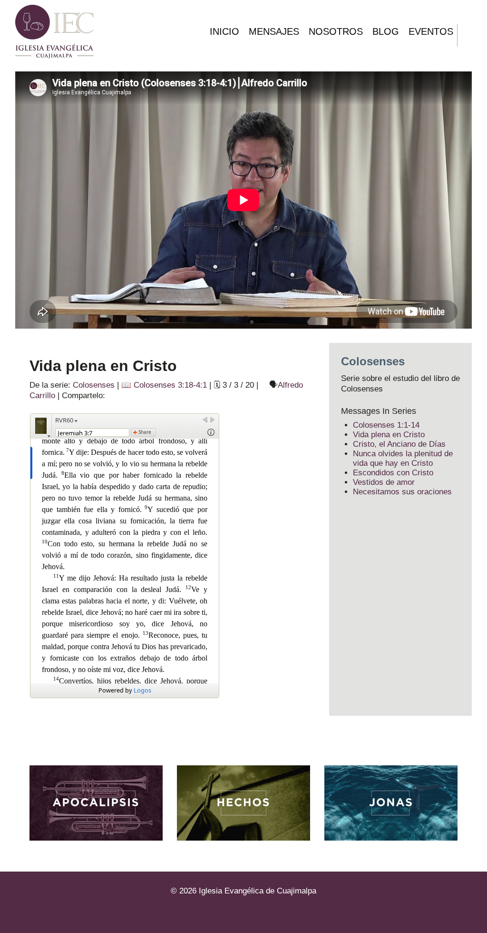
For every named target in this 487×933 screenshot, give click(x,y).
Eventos (431, 31)
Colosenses (94, 385)
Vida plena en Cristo (389, 434)
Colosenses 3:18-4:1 (170, 385)
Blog (385, 31)
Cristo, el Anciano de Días (399, 444)
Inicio (224, 31)
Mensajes (274, 31)
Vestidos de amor (384, 482)
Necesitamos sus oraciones (402, 491)
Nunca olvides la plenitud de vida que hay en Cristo (403, 458)
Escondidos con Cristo (393, 472)
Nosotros (336, 31)
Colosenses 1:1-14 (386, 425)
